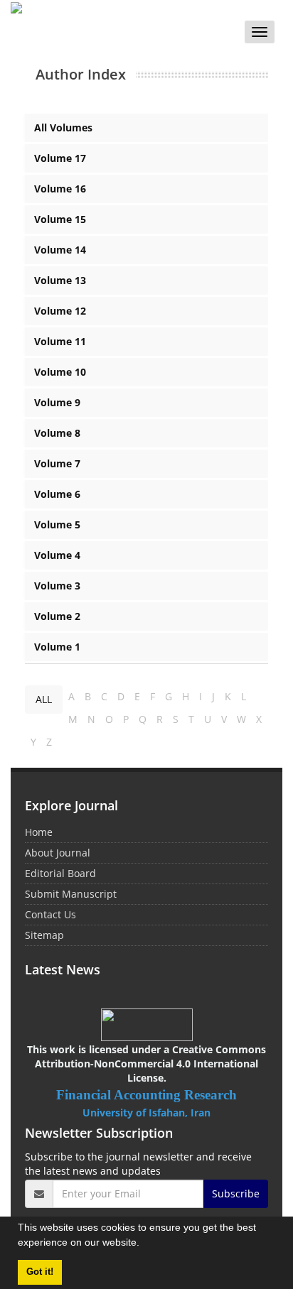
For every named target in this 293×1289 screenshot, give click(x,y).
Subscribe (236, 1193)
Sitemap (44, 935)
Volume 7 (57, 463)
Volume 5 (57, 524)
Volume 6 (57, 494)
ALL (44, 699)
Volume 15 (60, 219)
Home (39, 832)
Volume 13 (60, 280)
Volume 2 (57, 616)
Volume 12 (60, 310)
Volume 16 (60, 188)
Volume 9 (57, 402)
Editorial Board (60, 873)
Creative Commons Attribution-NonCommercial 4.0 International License (150, 1063)
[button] (144, 1244)
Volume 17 (60, 158)
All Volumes (63, 127)
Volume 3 (57, 585)
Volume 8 (57, 433)
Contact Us (50, 914)
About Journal (57, 852)
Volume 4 (57, 555)
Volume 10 (60, 372)
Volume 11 (60, 341)
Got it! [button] (39, 1272)
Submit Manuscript (71, 894)
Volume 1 (57, 646)
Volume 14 (60, 249)
